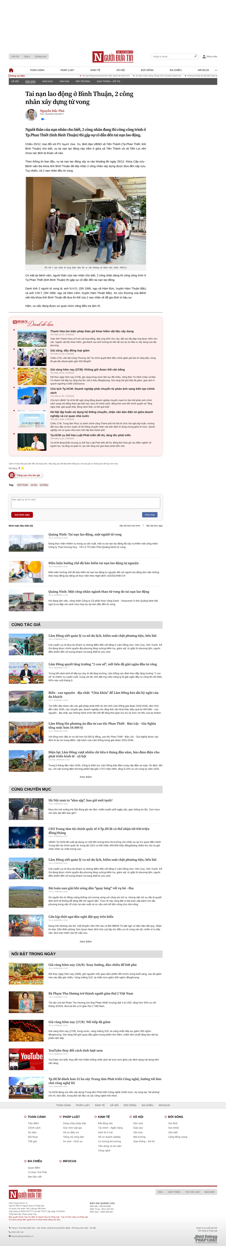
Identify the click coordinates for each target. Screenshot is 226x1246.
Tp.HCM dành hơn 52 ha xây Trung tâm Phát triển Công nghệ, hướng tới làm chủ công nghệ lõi (104, 1081)
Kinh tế (95, 70)
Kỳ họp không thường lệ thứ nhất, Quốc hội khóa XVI (85, 76)
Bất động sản (105, 1123)
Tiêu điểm (33, 1123)
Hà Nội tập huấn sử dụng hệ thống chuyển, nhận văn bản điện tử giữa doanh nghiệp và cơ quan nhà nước (101, 414)
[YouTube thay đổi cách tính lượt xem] (26, 1059)
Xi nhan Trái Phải (37, 1172)
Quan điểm (34, 1167)
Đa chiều (176, 70)
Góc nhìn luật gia (72, 1127)
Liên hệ (15, 56)
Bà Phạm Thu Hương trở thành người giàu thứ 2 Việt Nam (90, 993)
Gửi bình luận (22, 514)
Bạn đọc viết (35, 1176)
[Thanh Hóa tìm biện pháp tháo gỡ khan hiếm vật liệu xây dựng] (33, 338)
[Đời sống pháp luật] (182, 1239)
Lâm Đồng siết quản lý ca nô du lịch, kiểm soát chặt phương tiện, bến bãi (102, 636)
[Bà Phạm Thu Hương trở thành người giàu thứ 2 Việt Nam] (26, 1002)
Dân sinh (30, 81)
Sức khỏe (173, 1127)
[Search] (195, 57)
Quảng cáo (40, 56)
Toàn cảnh (37, 70)
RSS (160, 1192)
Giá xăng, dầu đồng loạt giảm (70, 350)
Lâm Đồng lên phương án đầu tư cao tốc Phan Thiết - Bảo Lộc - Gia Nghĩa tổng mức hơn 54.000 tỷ (102, 725)
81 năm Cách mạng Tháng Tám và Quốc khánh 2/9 (137, 76)
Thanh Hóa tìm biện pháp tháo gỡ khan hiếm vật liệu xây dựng (92, 331)
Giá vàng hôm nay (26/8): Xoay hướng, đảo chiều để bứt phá (92, 965)
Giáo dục (47, 81)
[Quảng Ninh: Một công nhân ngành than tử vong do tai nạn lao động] (26, 600)
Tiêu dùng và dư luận (109, 1146)
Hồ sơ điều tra (71, 1132)
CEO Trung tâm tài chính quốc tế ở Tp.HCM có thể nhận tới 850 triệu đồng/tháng (98, 831)
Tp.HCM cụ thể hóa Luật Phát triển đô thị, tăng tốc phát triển (90, 435)
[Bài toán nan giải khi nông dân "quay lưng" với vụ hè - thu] (26, 897)
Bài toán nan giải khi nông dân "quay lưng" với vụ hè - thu (91, 888)
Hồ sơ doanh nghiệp (109, 1137)
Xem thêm (86, 777)
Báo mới (210, 1192)
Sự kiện (32, 1132)
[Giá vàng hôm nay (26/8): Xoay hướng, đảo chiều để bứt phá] (26, 973)
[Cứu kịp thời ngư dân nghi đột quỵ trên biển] (26, 925)
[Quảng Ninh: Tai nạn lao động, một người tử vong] (26, 543)
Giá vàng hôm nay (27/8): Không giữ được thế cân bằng (87, 369)
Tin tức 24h (192, 1192)
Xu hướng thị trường (109, 1141)
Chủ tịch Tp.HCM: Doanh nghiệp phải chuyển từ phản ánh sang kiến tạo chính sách (102, 390)
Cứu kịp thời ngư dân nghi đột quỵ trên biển (80, 917)
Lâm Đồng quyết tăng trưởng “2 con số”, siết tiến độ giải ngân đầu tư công (102, 664)
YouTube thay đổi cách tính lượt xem (75, 1050)
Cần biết (173, 1132)
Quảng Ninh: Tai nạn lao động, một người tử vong (85, 534)
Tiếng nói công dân (73, 1137)
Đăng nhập (150, 515)
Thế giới (32, 1141)
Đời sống (147, 70)
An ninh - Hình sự (73, 1141)
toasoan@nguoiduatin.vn (22, 1236)
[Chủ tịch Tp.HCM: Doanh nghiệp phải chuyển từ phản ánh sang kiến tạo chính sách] (33, 395)
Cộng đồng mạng (177, 1137)
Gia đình (173, 1123)
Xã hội (120, 70)
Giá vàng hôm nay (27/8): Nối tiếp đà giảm (79, 1022)
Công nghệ (104, 1150)
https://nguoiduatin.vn (18, 1203)
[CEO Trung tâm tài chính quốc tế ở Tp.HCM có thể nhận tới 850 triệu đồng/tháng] (26, 837)
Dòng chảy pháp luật (74, 1123)
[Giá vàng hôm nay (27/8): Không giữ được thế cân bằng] (33, 376)
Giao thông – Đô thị (108, 81)
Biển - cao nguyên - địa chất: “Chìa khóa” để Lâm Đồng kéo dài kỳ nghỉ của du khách (103, 695)
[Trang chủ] (113, 56)
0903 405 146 (17, 1232)
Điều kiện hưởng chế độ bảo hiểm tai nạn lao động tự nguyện (93, 563)
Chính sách (34, 1127)
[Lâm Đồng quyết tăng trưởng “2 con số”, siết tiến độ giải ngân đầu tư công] (26, 673)
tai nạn (34, 485)
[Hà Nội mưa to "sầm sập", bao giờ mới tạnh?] (26, 809)
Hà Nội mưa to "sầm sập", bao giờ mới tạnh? (80, 800)
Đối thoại (33, 1137)
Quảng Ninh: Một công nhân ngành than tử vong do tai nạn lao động (98, 591)
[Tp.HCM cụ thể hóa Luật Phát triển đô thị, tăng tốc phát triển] (33, 442)
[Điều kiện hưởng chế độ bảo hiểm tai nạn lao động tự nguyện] (26, 572)
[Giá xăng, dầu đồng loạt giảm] (33, 357)
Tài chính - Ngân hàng (110, 1127)
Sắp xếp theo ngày (154, 526)
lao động (44, 485)
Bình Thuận (23, 485)
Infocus (203, 70)
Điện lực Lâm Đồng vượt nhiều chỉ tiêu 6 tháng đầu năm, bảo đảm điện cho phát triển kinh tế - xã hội (103, 754)
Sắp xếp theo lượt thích (129, 526)
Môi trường (83, 81)
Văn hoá (64, 81)
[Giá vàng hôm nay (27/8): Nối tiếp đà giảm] (26, 1031)
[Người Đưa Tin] (69, 1194)
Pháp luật (67, 70)
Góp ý (27, 56)
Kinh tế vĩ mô (105, 1132)
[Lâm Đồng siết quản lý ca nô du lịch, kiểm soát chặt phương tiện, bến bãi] (26, 644)
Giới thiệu (174, 1192)
